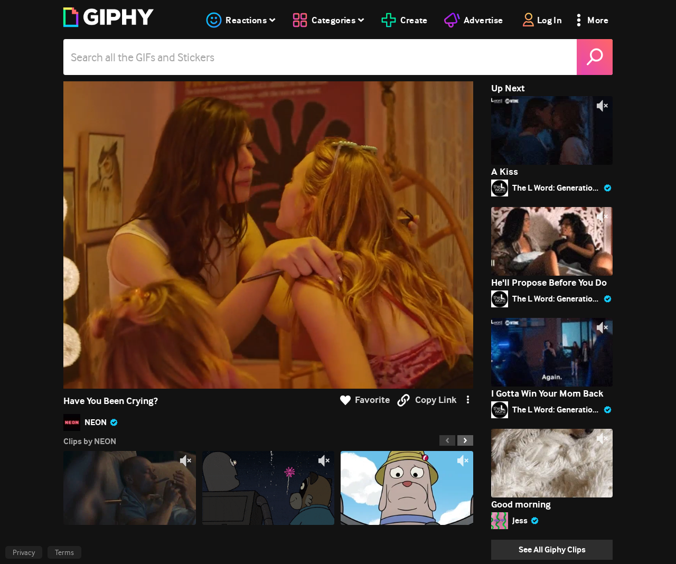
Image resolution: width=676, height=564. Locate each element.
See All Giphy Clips (552, 549)
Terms (64, 552)
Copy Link (435, 400)
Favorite (372, 400)
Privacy (24, 552)
